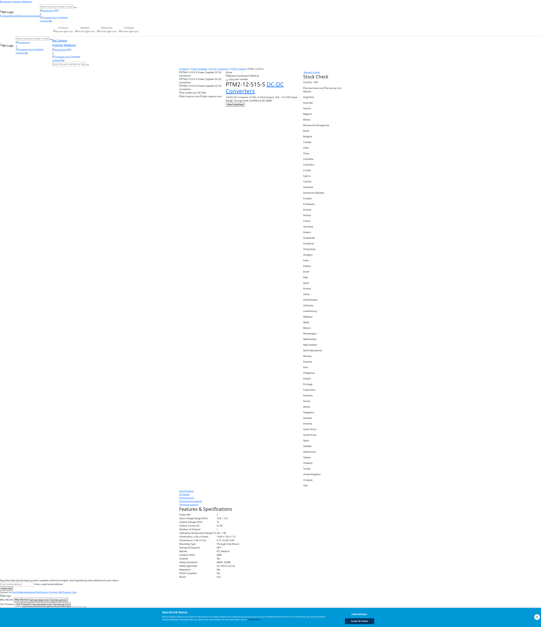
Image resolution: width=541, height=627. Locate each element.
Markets (14, 15)
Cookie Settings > (359, 614)
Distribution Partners (47, 592)
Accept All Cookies (359, 621)
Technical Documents (190, 501)
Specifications (186, 491)
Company (35, 15)
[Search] (75, 7)
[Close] (537, 617)
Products (5, 15)
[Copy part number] (227, 80)
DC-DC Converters (219, 69)
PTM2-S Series (238, 69)
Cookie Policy (254, 619)
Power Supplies (199, 69)
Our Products (23, 604)
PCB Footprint (186, 497)
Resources (24, 15)
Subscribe (6, 588)
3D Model (184, 494)
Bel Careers (6, 1)
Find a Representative (23, 592)
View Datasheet (235, 104)
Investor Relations (22, 1)
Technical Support (188, 504)
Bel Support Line (68, 592)
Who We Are (21, 599)
